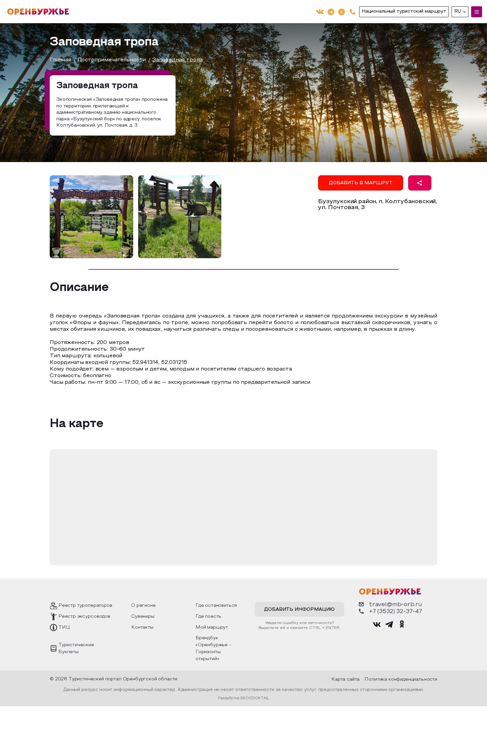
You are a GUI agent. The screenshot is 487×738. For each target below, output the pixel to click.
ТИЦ (64, 627)
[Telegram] (331, 11)
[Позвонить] (352, 12)
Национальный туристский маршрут (404, 11)
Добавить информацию (299, 609)
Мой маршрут (211, 627)
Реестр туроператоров (85, 605)
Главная (60, 60)
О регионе (143, 605)
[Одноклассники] (341, 11)
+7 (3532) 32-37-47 (395, 611)
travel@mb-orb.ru (395, 604)
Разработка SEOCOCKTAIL (243, 698)
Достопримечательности (112, 60)
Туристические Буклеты (76, 648)
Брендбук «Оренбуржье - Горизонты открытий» (213, 648)
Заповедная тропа (177, 60)
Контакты (142, 627)
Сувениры (142, 616)
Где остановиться (216, 605)
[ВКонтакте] (320, 12)
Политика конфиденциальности (400, 679)
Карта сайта (345, 679)
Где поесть (208, 616)
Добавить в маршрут (361, 183)
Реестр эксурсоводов (84, 616)
